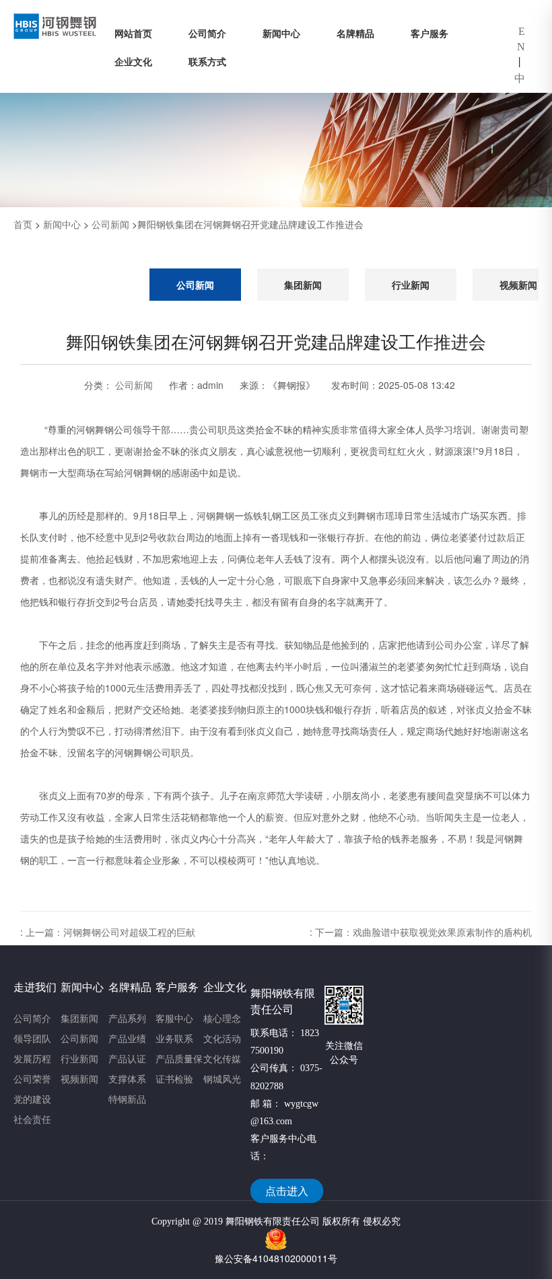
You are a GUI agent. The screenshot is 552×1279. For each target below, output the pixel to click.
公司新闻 (110, 224)
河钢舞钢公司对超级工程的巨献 (129, 932)
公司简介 (207, 33)
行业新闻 (410, 284)
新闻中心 (281, 33)
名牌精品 (355, 33)
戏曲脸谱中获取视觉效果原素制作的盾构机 (442, 932)
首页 (22, 224)
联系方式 (207, 61)
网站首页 (133, 33)
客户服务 (429, 33)
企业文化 (133, 61)
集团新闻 (303, 284)
